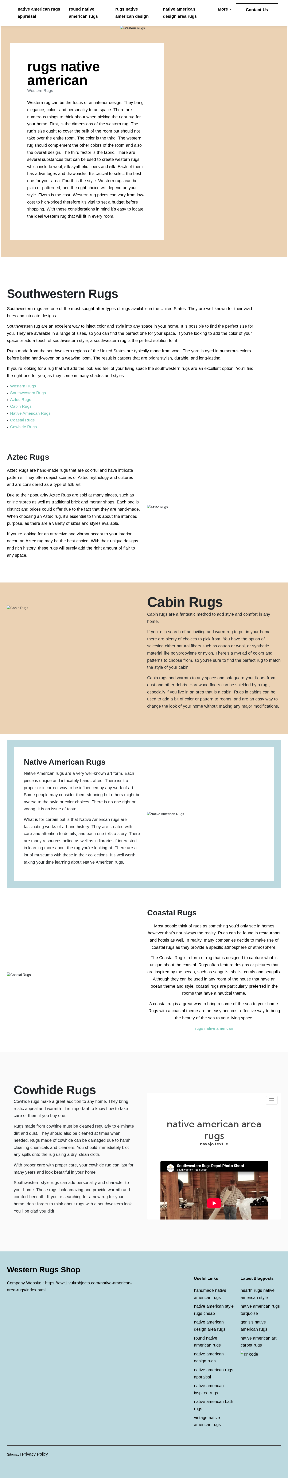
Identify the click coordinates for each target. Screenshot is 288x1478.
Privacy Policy (35, 1454)
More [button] (223, 9)
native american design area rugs (180, 13)
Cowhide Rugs (23, 427)
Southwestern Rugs (28, 393)
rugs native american (214, 1028)
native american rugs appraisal (39, 13)
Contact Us (257, 9)
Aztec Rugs (20, 399)
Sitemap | (14, 1454)
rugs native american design (132, 13)
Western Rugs (23, 386)
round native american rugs (83, 13)
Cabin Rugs (21, 406)
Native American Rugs (30, 413)
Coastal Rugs (22, 420)
